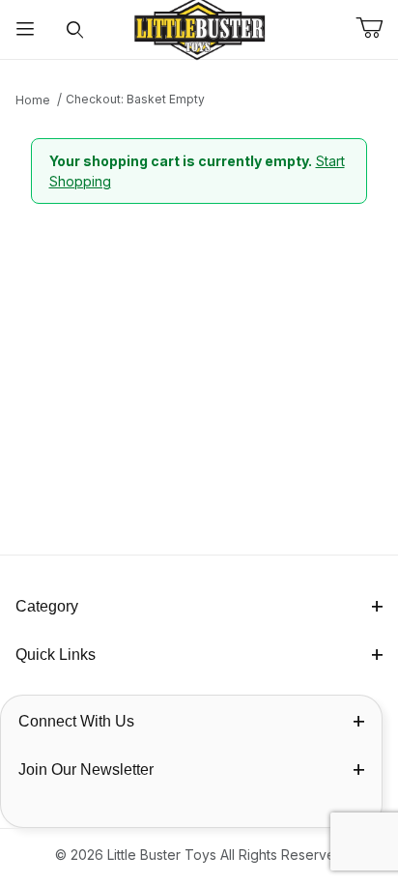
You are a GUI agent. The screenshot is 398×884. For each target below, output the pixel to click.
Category (46, 606)
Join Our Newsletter (86, 769)
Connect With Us (76, 721)
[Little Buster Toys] (199, 27)
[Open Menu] (25, 29)
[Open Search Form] (75, 29)
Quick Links (55, 654)
